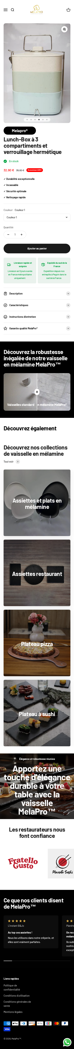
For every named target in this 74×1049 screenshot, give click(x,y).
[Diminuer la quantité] (8, 234)
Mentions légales (13, 1011)
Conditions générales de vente (17, 1003)
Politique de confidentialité (12, 987)
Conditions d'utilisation (17, 995)
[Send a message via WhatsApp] (67, 1042)
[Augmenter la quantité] (21, 234)
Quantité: (9, 227)
